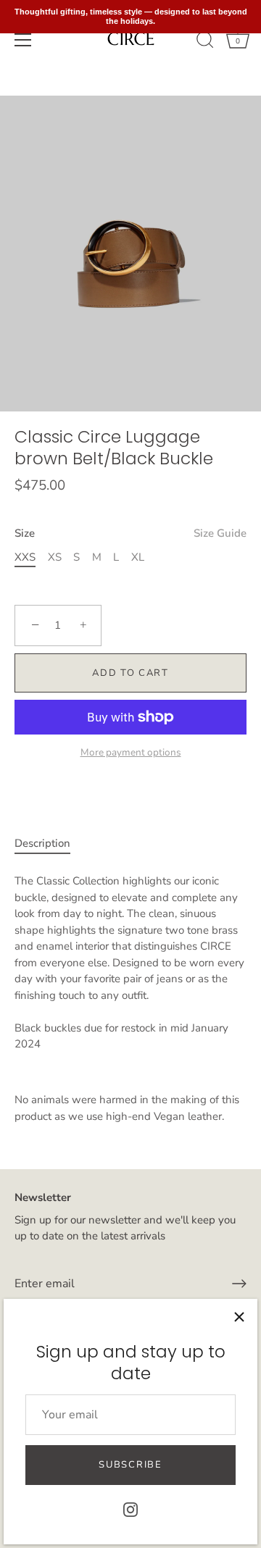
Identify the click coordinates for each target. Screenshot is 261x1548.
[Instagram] (130, 1509)
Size (130, 533)
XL (137, 557)
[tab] (49, 843)
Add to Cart (130, 672)
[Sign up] (239, 1283)
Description (42, 843)
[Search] (205, 42)
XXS (25, 557)
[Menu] (23, 40)
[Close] (239, 1317)
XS (55, 557)
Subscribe (130, 1464)
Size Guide (220, 533)
